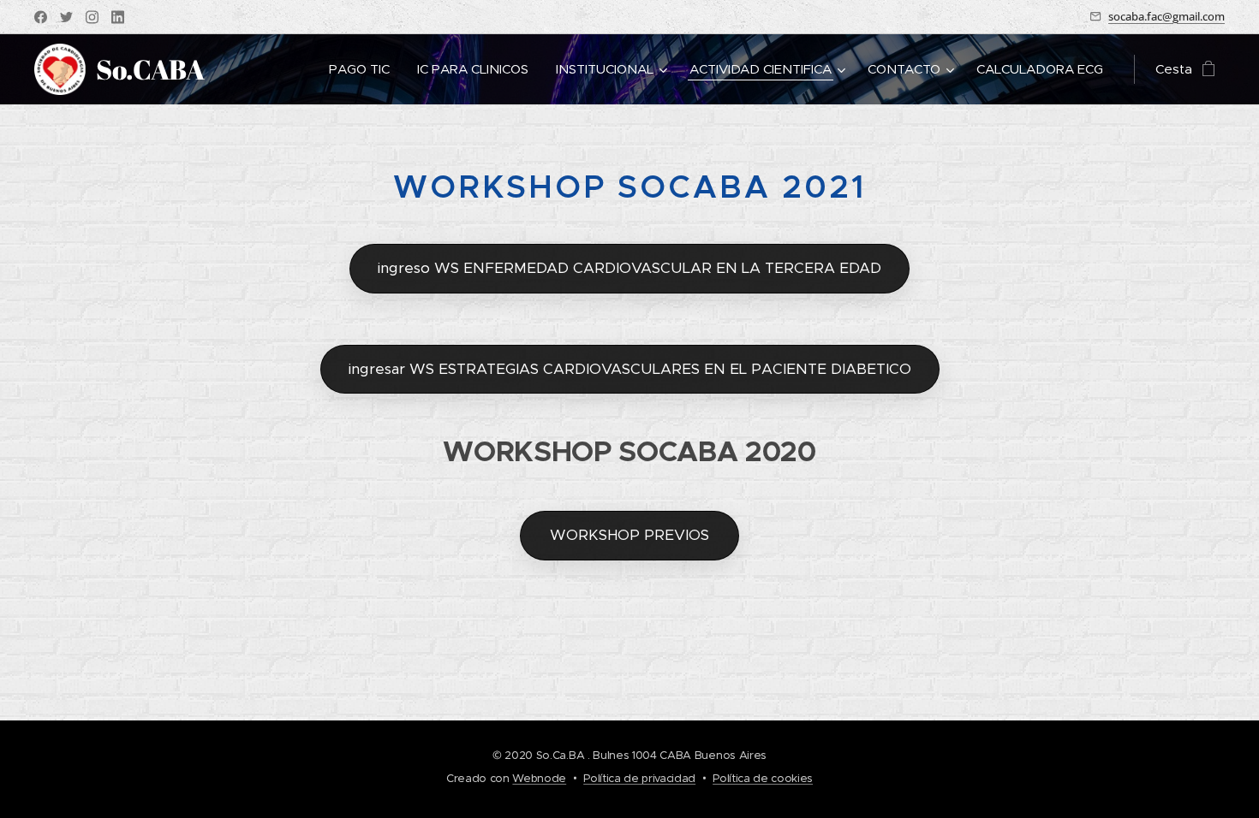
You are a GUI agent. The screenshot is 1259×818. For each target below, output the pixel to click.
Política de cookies (763, 778)
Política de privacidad (639, 778)
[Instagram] (92, 17)
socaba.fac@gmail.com (1166, 16)
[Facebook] (40, 17)
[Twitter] (66, 17)
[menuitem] (364, 69)
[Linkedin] (117, 17)
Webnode (539, 778)
